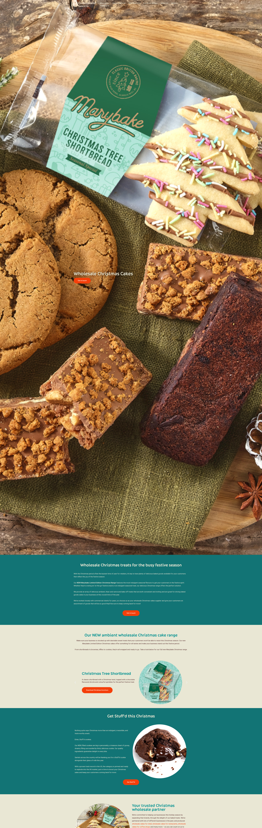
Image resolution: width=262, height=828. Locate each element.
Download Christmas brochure (97, 690)
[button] (76, 682)
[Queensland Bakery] (85, 4)
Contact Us (104, 6)
